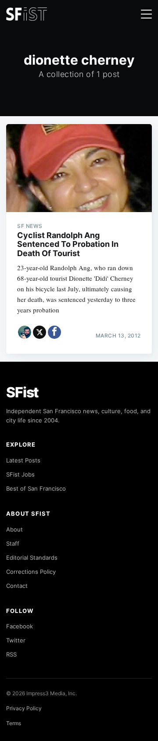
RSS (11, 654)
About (14, 529)
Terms (13, 723)
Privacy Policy (24, 708)
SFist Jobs (20, 474)
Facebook (19, 626)
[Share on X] (39, 332)
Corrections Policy (31, 571)
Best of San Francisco (36, 488)
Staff (12, 543)
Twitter (15, 640)
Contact (17, 585)
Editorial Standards (31, 557)
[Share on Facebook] (54, 332)
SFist (22, 392)
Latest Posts (23, 460)
